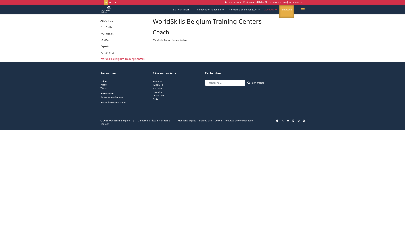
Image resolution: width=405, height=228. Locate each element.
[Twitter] (282, 120)
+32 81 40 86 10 (234, 2)
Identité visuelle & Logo (112, 102)
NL (110, 2)
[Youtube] (288, 120)
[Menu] (303, 9)
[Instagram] (298, 120)
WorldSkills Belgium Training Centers (122, 59)
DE (114, 2)
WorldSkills (107, 33)
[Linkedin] (293, 120)
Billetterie (287, 9)
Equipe (104, 40)
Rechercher (257, 83)
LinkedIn (157, 92)
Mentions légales (187, 120)
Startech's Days (181, 9)
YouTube (157, 88)
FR (105, 2)
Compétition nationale (209, 9)
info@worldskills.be (255, 2)
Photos (103, 84)
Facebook (157, 81)
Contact (104, 123)
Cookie (218, 120)
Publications (107, 93)
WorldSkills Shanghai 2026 (242, 9)
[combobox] (225, 83)
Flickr (155, 99)
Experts (104, 46)
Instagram (158, 95)
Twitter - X (158, 84)
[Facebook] (277, 120)
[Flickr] (304, 120)
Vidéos (103, 88)
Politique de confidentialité (239, 120)
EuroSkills (106, 27)
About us (269, 9)
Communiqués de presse (111, 97)
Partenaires (107, 52)
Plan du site (205, 120)
